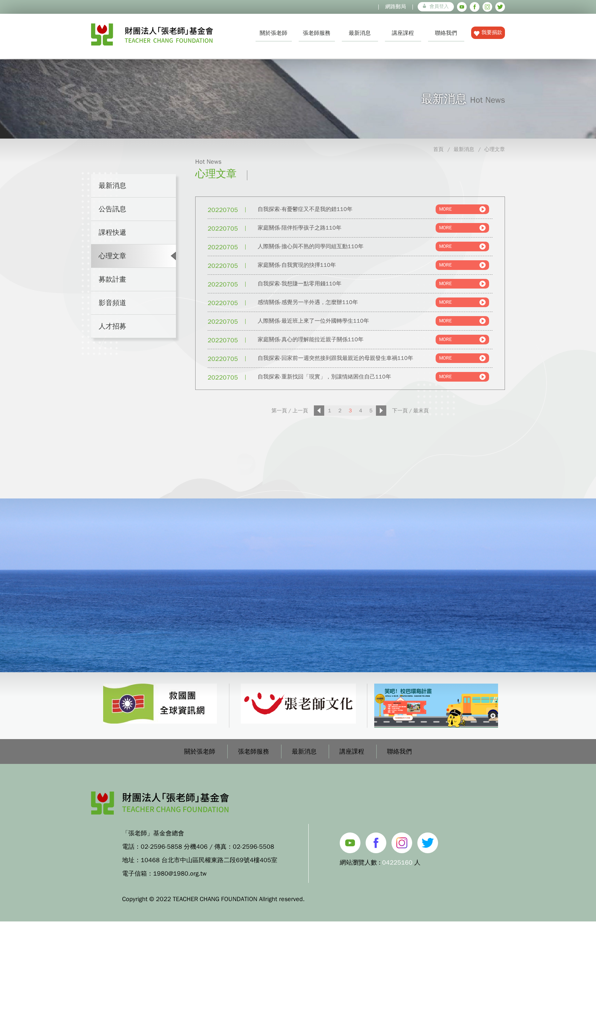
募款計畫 (112, 279)
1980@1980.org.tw (180, 873)
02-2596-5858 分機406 (174, 846)
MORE (445, 209)
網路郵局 (395, 6)
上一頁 (300, 410)
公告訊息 (112, 209)
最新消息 (360, 33)
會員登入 (439, 6)
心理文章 (494, 149)
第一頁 (279, 410)
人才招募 (112, 326)
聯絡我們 (446, 33)
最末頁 (421, 410)
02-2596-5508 (253, 846)
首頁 (438, 149)
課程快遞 (112, 232)
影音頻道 (112, 303)
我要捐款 (491, 32)
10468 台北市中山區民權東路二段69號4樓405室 (209, 860)
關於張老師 (273, 33)
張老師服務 (316, 33)
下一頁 (400, 410)
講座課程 (403, 33)
